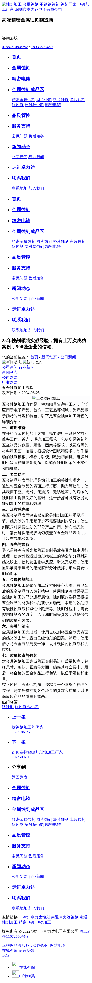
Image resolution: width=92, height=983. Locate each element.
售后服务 (36, 136)
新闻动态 (10, 372)
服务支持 (21, 845)
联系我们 (21, 897)
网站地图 (58, 945)
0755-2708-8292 (15, 47)
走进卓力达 (23, 887)
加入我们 (36, 188)
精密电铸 (53, 105)
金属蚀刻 (21, 787)
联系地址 (19, 188)
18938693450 (42, 47)
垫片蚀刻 (61, 100)
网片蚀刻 (44, 100)
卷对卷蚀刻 (34, 105)
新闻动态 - (50, 357)
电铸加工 (43, 922)
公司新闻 (19, 157)
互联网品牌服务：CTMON (25, 945)
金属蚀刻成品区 (28, 809)
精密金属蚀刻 (23, 100)
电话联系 (27, 976)
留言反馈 (26, 950)
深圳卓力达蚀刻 (36, 917)
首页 (34, 357)
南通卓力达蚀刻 (65, 917)
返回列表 (19, 777)
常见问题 (19, 136)
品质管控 (21, 834)
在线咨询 (10, 950)
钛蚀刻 (18, 105)
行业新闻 (36, 157)
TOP (6, 955)
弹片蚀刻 (77, 100)
